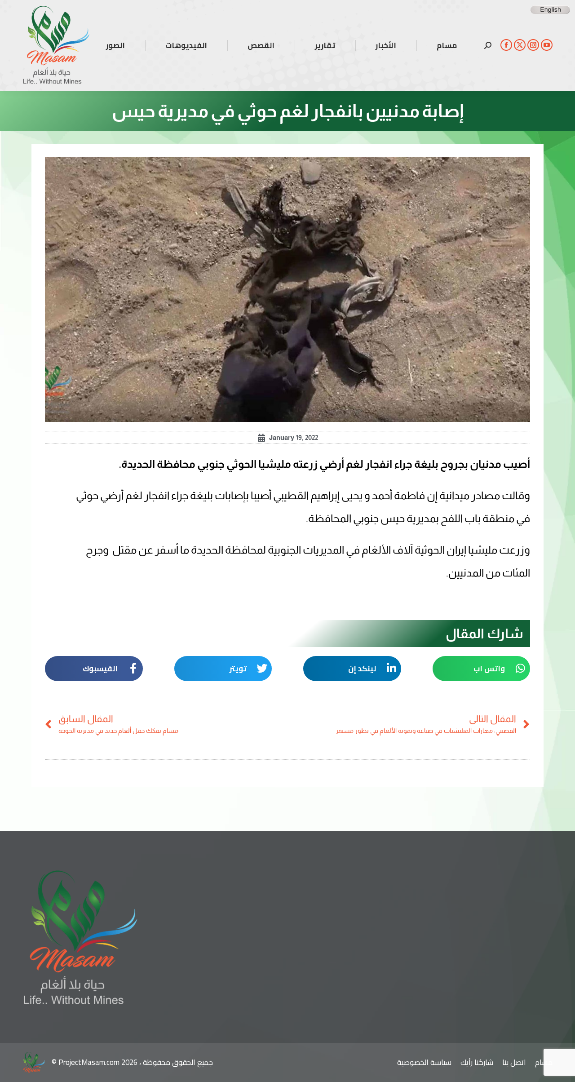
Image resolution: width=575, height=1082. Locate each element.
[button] (482, 668)
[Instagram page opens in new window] (533, 45)
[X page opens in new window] (520, 45)
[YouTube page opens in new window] (547, 45)
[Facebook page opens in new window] (506, 45)
